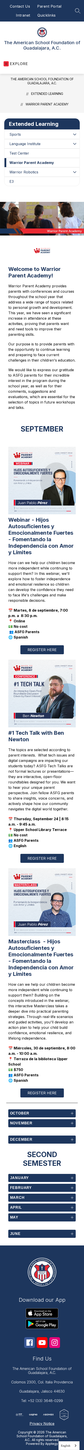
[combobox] (69, 1445)
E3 (11, 181)
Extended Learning (47, 94)
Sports (15, 134)
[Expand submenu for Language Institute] (75, 143)
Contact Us (20, 6)
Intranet (23, 15)
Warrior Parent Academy (47, 104)
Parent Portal (49, 6)
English (65, 1445)
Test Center (19, 153)
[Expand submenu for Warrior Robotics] (75, 172)
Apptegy (51, 1444)
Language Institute (25, 144)
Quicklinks (46, 15)
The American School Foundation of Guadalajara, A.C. (42, 81)
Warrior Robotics (23, 172)
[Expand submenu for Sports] (75, 134)
